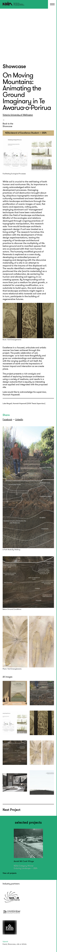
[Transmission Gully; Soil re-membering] (15, 782)
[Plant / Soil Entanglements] (42, 752)
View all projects (9, 873)
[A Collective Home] (15, 693)
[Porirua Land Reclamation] (42, 782)
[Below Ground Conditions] (15, 752)
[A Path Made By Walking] (42, 693)
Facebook (7, 419)
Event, (5, 944)
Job (17, 944)
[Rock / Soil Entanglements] (42, 723)
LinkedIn (19, 419)
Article (24, 944)
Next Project (11, 810)
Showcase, (12, 944)
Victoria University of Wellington (18, 114)
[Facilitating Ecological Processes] (15, 723)
